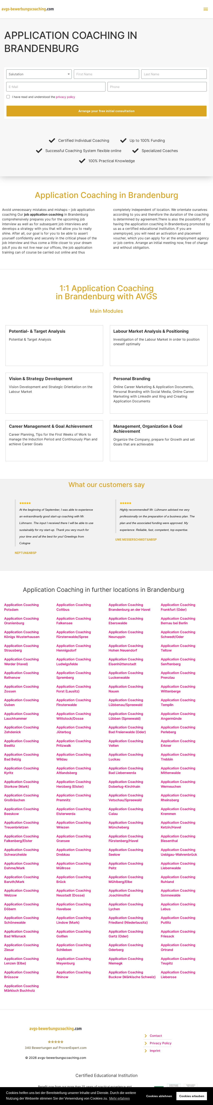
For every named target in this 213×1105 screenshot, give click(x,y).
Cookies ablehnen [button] (159, 1096)
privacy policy (65, 97)
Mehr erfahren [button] (119, 1098)
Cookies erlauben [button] (191, 1096)
